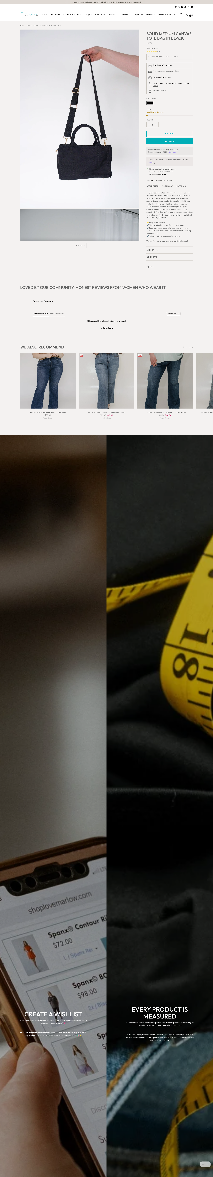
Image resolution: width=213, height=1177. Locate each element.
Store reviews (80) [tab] (57, 313)
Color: (151, 98)
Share (152, 267)
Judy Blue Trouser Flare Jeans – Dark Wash (48, 412)
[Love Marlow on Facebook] (176, 7)
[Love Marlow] (29, 14)
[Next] (147, 2)
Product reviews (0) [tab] (41, 313)
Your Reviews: (152, 48)
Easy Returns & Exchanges (163, 65)
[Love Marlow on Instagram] (179, 7)
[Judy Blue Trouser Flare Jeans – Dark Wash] (48, 381)
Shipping (150, 180)
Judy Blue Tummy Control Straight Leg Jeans (106, 412)
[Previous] (65, 2)
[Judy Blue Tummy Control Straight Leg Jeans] (106, 381)
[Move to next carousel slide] (191, 347)
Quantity (150, 120)
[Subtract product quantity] (149, 124)
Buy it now (169, 141)
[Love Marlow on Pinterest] (182, 7)
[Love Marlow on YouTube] (192, 7)
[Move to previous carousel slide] (185, 347)
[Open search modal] (181, 14)
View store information (157, 174)
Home (22, 26)
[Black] (150, 103)
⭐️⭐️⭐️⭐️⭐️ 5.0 (153, 51)
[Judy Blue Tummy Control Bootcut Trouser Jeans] (165, 381)
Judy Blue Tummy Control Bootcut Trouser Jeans (165, 412)
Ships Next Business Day (162, 77)
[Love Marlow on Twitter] (188, 7)
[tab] (152, 186)
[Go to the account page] (186, 14)
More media (80, 245)
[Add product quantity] (156, 124)
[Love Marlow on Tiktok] (185, 7)
